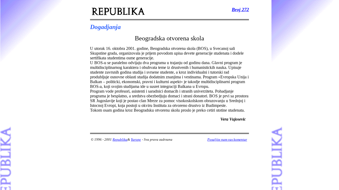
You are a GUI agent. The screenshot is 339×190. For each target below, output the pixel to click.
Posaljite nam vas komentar (227, 139)
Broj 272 (240, 9)
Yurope (136, 139)
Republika (120, 139)
